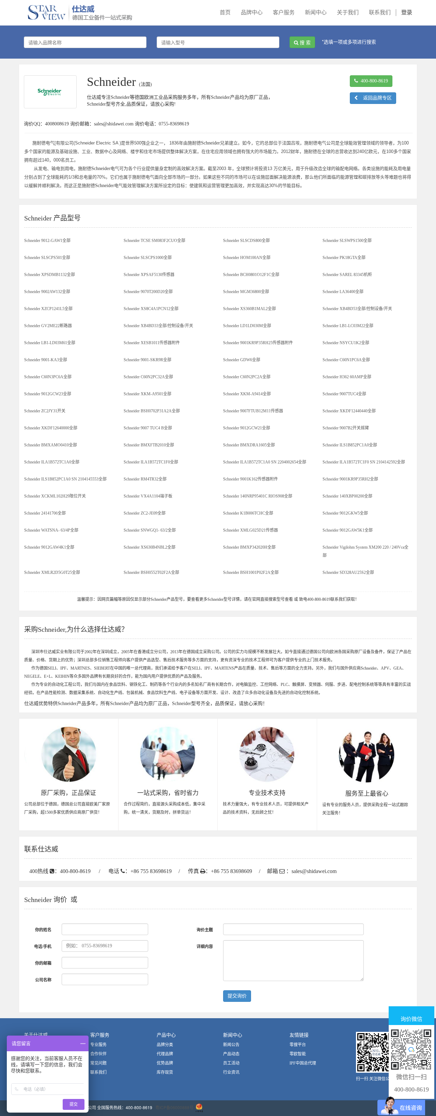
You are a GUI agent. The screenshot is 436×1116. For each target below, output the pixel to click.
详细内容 (205, 946)
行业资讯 (231, 1072)
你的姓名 (43, 930)
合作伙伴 (98, 1054)
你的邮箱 (43, 963)
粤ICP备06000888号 (174, 1107)
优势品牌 (165, 1063)
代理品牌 (165, 1054)
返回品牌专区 (375, 98)
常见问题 (98, 1063)
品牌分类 (165, 1044)
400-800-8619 (373, 80)
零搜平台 (298, 1044)
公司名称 (43, 980)
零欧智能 (298, 1054)
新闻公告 (231, 1044)
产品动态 (231, 1054)
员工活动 (231, 1063)
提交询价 (237, 995)
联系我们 (98, 1072)
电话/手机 (42, 946)
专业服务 (98, 1044)
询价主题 (205, 930)
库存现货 (165, 1072)
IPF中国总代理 (303, 1063)
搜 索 (304, 42)
